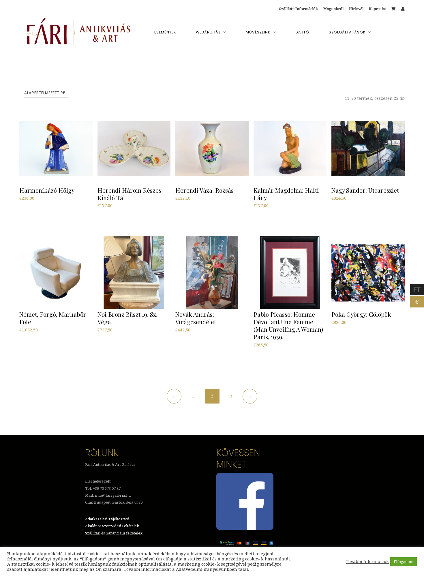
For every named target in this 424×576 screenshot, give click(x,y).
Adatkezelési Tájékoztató (107, 519)
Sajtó (302, 32)
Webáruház (208, 32)
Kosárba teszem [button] (37, 212)
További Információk (367, 561)
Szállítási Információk (298, 9)
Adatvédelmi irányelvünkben (206, 569)
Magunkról (333, 9)
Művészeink (258, 32)
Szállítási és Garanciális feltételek (113, 533)
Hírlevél (356, 9)
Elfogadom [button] (403, 562)
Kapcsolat (377, 9)
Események (165, 32)
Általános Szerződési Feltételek (112, 526)
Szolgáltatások (347, 32)
